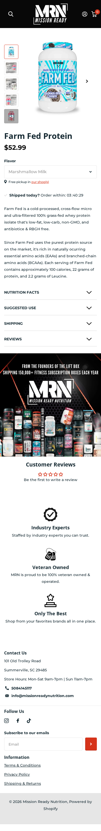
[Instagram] (6, 720)
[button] (87, 81)
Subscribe (91, 744)
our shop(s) (40, 182)
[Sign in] (84, 14)
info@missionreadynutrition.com (42, 695)
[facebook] (18, 721)
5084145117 (21, 688)
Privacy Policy (17, 774)
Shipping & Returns (22, 783)
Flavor (10, 161)
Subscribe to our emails (26, 733)
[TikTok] (29, 720)
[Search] (10, 14)
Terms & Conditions (22, 765)
